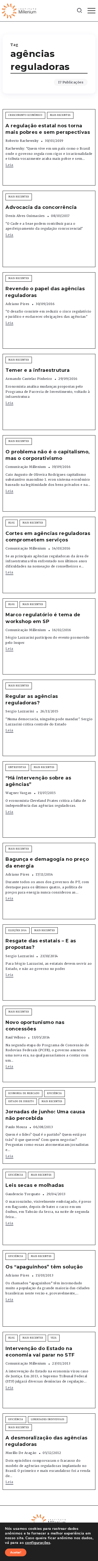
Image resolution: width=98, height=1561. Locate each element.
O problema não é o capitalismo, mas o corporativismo (47, 455)
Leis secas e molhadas (34, 1185)
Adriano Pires (17, 304)
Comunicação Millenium (25, 467)
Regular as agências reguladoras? (31, 699)
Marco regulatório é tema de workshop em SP (42, 618)
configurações (37, 1542)
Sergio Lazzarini (19, 711)
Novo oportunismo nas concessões (34, 1026)
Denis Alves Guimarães (25, 216)
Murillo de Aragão (21, 1453)
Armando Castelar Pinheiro (28, 379)
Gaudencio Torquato (22, 1194)
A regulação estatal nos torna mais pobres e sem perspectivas (47, 129)
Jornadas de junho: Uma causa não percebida (45, 1115)
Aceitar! (15, 1552)
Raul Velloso (15, 1037)
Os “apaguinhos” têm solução (44, 1267)
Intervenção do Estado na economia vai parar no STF (40, 1352)
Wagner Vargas (18, 793)
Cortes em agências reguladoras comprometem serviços (47, 537)
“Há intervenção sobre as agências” (38, 781)
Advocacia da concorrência (41, 207)
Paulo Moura (16, 1127)
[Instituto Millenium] (19, 10)
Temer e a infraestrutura (37, 370)
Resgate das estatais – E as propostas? (40, 944)
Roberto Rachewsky (22, 141)
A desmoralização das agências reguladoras (46, 1441)
